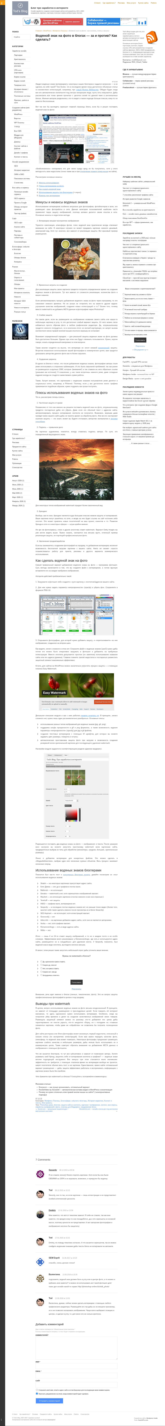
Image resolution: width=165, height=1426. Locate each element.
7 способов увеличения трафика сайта (138, 195)
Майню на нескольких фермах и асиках (139, 318)
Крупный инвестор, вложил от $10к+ (138, 294)
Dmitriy (52, 1210)
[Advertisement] (77, 61)
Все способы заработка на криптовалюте (139, 210)
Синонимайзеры (20, 242)
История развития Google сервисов (136, 199)
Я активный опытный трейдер (136, 309)
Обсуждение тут (140, 350)
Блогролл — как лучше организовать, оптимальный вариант (64, 1087)
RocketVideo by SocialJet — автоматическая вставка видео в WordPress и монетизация (75, 1090)
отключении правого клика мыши (94, 171)
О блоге (97, 3)
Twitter (144, 62)
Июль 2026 (16, 485)
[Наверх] (2, 1419)
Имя (38, 1362)
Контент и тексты (21, 157)
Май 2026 (16, 493)
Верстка (17, 118)
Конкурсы (18, 262)
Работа (153, 3)
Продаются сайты (19, 447)
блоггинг (57, 1105)
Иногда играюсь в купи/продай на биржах (140, 314)
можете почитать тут (90, 715)
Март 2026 (16, 497)
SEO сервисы (19, 198)
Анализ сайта (19, 227)
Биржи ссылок (19, 77)
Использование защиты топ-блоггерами (56, 192)
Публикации (16, 463)
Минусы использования (49, 183)
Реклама (121, 3)
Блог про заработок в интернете (49, 8)
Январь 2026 (17, 506)
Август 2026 (17, 481)
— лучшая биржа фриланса (139, 87)
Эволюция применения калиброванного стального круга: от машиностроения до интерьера (138, 436)
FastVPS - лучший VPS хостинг (135, 362)
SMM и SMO (19, 174)
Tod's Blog (20, 8)
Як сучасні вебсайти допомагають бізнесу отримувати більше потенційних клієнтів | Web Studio (139, 414)
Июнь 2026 (16, 489)
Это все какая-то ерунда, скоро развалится (141, 330)
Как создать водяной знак (49, 189)
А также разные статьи (140, 443)
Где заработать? (109, 3)
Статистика (18, 183)
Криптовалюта (19, 59)
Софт (14, 218)
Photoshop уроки (46, 1105)
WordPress (47, 31)
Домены (17, 142)
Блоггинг (17, 253)
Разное (15, 267)
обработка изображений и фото (48, 1107)
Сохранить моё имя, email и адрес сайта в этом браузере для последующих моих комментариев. (74, 1390)
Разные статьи (20, 312)
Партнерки (18, 55)
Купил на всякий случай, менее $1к (137, 305)
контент (104, 1105)
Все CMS (17, 131)
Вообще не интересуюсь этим (136, 335)
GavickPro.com (143, 1420)
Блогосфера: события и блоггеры (74, 1101)
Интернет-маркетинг (95, 1101)
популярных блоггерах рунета (76, 875)
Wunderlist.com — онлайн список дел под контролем (98, 1109)
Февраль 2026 (17, 501)
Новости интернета (21, 308)
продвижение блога (88, 1107)
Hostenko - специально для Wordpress (137, 366)
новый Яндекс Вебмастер (87, 90)
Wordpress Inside (129, 374)
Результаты (76, 989)
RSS (133, 62)
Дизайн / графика (21, 153)
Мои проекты (47, 1103)
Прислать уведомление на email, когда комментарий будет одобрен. (63, 1394)
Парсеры (17, 231)
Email (38, 1371)
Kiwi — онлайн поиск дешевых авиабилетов (140, 214)
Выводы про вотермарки (49, 196)
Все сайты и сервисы (20, 188)
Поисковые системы (22, 179)
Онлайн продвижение (20, 162)
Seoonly (53, 1170)
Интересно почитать (22, 293)
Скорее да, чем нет (50, 965)
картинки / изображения (90, 1105)
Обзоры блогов (20, 258)
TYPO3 (17, 127)
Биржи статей (19, 81)
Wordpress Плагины (60, 31)
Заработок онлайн (19, 51)
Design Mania (128, 379)
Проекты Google (20, 203)
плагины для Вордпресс (70, 1107)
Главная (39, 31)
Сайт (38, 1381)
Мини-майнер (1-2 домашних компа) (138, 322)
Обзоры (17, 284)
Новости (17, 297)
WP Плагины (19, 123)
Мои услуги (131, 3)
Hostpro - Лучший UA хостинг (134, 370)
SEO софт (18, 223)
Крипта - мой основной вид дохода (137, 326)
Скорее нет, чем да (50, 972)
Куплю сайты (143, 3)
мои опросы (112, 1105)
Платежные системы (22, 96)
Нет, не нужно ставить (51, 969)
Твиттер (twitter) (20, 213)
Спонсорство (17, 467)
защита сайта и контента (70, 1105)
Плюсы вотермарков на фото (51, 186)
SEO (16, 166)
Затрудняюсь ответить (51, 975)
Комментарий (42, 1335)
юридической (103, 348)
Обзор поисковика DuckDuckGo (135, 218)
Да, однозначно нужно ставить (54, 962)
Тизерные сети (20, 85)
